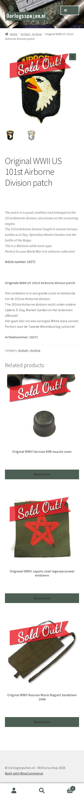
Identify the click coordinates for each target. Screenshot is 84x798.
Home (13, 34)
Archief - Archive (31, 34)
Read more (42, 474)
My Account (14, 790)
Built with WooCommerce (24, 773)
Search (42, 790)
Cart (64, 787)
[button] (72, 56)
